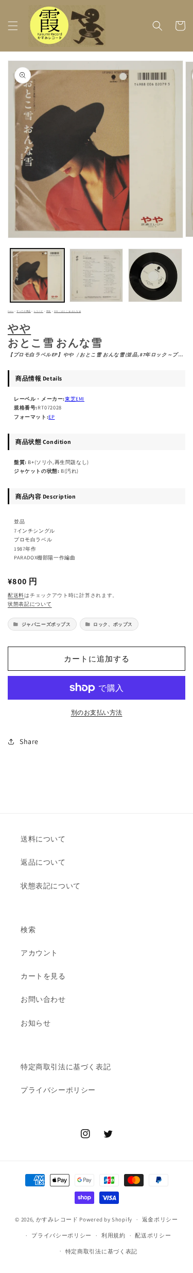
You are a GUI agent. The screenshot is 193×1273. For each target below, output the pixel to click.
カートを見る (43, 976)
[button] (13, 25)
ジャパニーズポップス (46, 624)
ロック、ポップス (113, 624)
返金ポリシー (160, 1219)
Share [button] (29, 741)
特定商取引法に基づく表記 (66, 1066)
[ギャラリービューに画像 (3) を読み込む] (155, 276)
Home (10, 311)
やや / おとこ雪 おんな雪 (67, 311)
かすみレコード (57, 1219)
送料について (43, 839)
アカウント (39, 952)
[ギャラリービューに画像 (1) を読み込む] (37, 276)
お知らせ (35, 1023)
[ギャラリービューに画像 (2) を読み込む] (96, 276)
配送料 (16, 595)
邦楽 (48, 311)
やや (19, 328)
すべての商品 (23, 311)
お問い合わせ (43, 999)
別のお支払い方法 (96, 712)
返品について (43, 862)
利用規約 (113, 1235)
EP (51, 416)
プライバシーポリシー (58, 1090)
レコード (38, 311)
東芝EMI (74, 398)
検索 (28, 929)
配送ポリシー (153, 1235)
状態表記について (30, 604)
